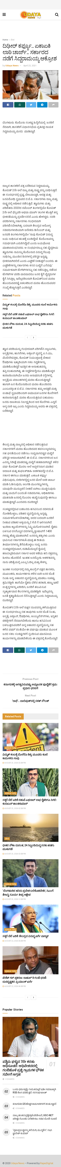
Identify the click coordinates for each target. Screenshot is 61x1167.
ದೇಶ (12, 40)
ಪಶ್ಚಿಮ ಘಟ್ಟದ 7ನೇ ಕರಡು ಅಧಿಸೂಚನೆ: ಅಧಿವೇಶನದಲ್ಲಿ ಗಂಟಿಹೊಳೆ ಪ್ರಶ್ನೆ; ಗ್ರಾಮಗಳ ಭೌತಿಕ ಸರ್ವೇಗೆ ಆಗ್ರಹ (23, 1068)
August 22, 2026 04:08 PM (15, 986)
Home (5, 40)
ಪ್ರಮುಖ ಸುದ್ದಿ (10, 748)
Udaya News (11, 65)
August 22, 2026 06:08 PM (15, 941)
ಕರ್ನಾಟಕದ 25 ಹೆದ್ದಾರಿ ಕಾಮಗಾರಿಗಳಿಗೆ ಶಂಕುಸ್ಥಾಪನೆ (34, 1104)
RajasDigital (46, 1163)
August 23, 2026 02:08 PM (15, 763)
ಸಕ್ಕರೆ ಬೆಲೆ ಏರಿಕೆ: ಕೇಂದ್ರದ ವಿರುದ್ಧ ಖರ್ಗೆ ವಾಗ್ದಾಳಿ (26, 936)
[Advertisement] (30, 4)
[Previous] (27, 337)
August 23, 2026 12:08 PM (15, 899)
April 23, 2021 (29, 65)
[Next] (33, 337)
